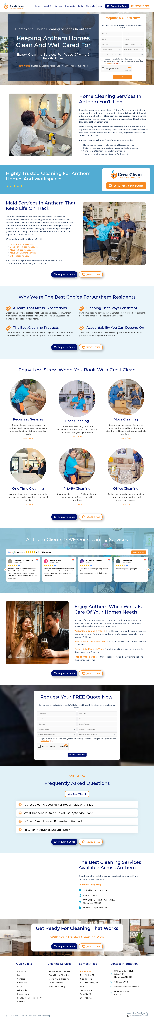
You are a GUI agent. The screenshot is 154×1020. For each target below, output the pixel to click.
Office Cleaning (56, 982)
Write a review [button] (138, 552)
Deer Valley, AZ (87, 975)
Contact (21, 978)
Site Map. (46, 1015)
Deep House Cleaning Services (24, 246)
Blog (19, 975)
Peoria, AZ (85, 986)
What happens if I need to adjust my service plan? (58, 813)
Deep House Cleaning (59, 975)
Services (58, 6)
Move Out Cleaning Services (23, 252)
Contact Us (70, 6)
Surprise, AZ (86, 997)
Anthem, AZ (85, 971)
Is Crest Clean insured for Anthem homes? (53, 821)
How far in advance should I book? (48, 829)
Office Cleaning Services (21, 255)
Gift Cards (22, 990)
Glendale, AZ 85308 (99, 901)
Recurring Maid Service (59, 971)
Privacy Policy (108, 63)
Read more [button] (139, 578)
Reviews (21, 1001)
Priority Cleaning (57, 986)
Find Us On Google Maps (90, 884)
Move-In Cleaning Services (22, 249)
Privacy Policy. (34, 1015)
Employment (23, 994)
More (100, 6)
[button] (5, 569)
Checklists (90, 6)
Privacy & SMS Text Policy (29, 997)
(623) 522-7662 (90, 895)
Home (38, 6)
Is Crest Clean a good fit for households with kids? (59, 804)
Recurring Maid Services (21, 244)
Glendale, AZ (86, 978)
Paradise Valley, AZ (89, 982)
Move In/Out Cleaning (59, 978)
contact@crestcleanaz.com (95, 890)
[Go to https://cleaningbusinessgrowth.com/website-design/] (113, 1015)
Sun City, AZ (85, 994)
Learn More (28, 438)
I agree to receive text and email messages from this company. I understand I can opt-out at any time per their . (123, 61)
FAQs (80, 6)
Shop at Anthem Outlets (86, 656)
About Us (48, 6)
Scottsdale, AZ (87, 990)
